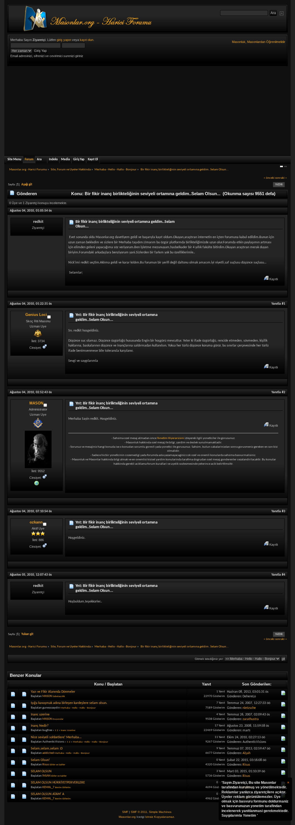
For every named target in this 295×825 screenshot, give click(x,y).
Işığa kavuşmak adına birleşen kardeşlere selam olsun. (69, 703)
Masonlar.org (127, 816)
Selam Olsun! (40, 760)
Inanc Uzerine (68, 730)
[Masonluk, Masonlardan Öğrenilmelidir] (36, 483)
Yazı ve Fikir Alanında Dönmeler (53, 692)
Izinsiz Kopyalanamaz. (160, 816)
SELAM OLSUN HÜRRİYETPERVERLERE (58, 782)
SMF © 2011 (139, 811)
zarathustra (251, 719)
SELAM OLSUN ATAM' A (47, 794)
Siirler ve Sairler (57, 764)
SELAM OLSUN (41, 771)
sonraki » (281, 178)
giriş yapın (64, 40)
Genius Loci (36, 314)
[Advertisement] (147, 109)
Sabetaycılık (59, 696)
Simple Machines (160, 811)
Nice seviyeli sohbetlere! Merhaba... (56, 737)
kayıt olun (86, 40)
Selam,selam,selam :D (47, 748)
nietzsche (249, 708)
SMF (125, 811)
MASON (36, 403)
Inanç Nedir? (40, 726)
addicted (48, 753)
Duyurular (58, 719)
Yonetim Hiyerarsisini (170, 438)
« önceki (269, 178)
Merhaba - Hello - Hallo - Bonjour (78, 708)
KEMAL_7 (48, 787)
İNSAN (46, 775)
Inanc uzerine (40, 714)
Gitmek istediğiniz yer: (209, 658)
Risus (45, 764)
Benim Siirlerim (63, 787)
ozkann (36, 522)
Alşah (246, 753)
